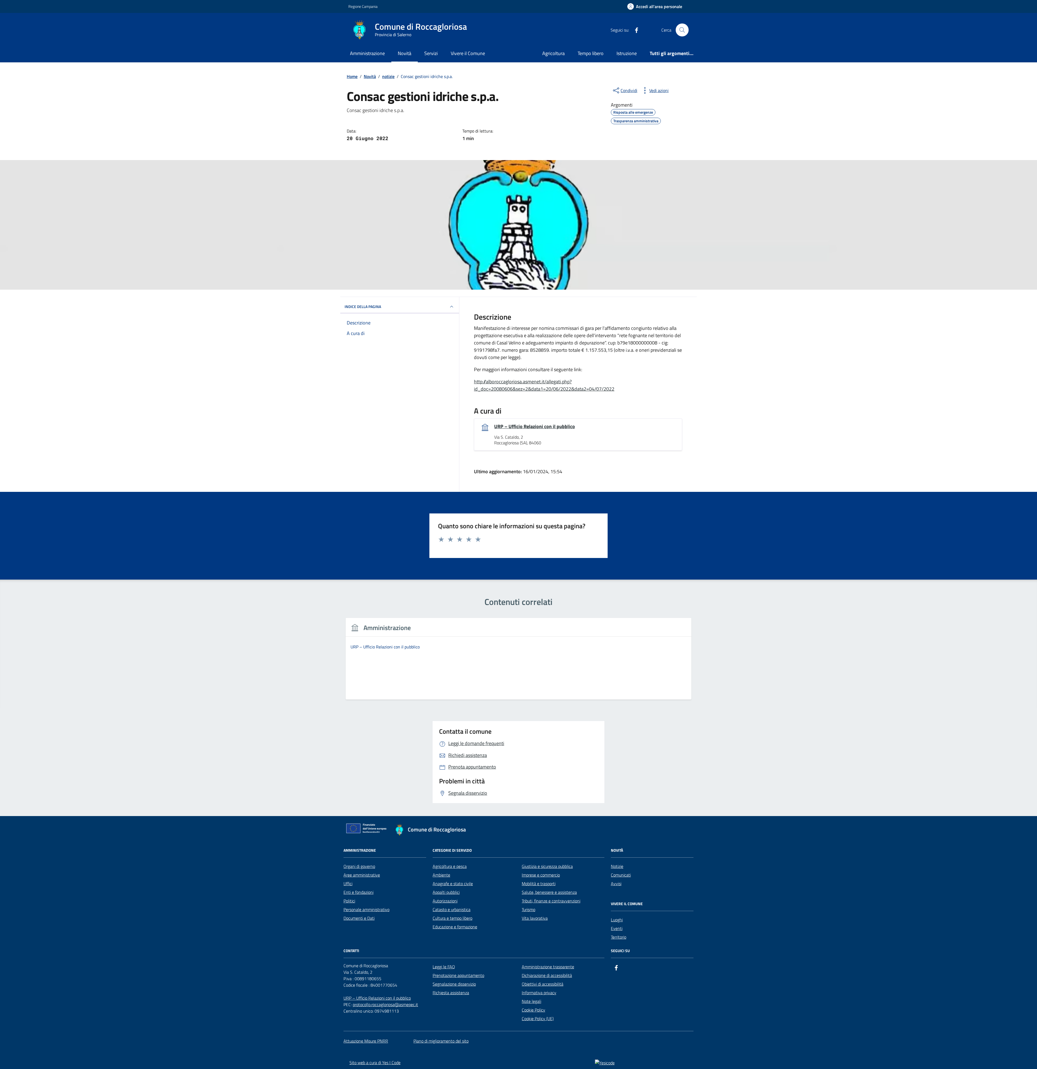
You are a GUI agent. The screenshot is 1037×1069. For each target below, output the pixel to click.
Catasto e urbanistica (451, 909)
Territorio (618, 937)
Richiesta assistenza (451, 992)
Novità (404, 53)
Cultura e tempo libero (452, 918)
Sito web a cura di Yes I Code (374, 1062)
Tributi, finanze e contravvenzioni (551, 901)
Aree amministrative (362, 875)
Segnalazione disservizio (454, 984)
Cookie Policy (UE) (538, 1018)
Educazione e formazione (455, 926)
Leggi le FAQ (444, 966)
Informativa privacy (539, 992)
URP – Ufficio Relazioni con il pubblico (534, 426)
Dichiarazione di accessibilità (547, 975)
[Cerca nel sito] (682, 29)
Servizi (431, 53)
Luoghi (617, 919)
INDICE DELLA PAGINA (363, 306)
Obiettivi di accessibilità (542, 984)
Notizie (617, 866)
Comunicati (621, 875)
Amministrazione (367, 53)
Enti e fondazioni (358, 892)
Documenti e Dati (359, 918)
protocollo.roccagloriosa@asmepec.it (385, 1004)
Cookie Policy (533, 1010)
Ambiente (441, 875)
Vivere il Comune (468, 53)
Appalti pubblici (446, 892)
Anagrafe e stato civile (453, 883)
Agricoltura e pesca (450, 866)
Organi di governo (359, 866)
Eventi (616, 928)
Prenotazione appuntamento (458, 975)
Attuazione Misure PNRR (366, 1041)
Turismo (528, 909)
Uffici (348, 883)
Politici (349, 901)
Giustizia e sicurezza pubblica (547, 866)
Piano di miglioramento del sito (441, 1041)
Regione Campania (363, 6)
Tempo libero (591, 53)
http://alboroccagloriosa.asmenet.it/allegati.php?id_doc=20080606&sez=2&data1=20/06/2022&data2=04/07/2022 (544, 385)
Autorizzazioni (445, 901)
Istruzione (627, 53)
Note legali (531, 1001)
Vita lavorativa (535, 918)
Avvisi (616, 883)
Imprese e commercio (541, 875)
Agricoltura (553, 53)
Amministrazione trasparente (548, 966)
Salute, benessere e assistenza (549, 892)
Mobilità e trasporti (538, 883)
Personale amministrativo (366, 909)
